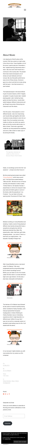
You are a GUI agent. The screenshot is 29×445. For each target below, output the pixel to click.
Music (13, 381)
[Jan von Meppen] (14, 4)
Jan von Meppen (7, 370)
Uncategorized (6, 383)
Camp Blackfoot (7, 177)
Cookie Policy (8, 438)
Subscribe (7, 423)
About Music (9, 54)
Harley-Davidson (7, 381)
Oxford (17, 381)
